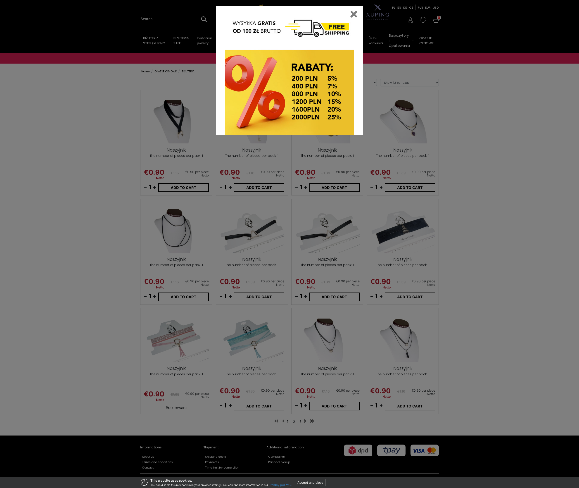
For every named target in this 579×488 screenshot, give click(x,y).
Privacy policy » (280, 485)
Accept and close (310, 482)
